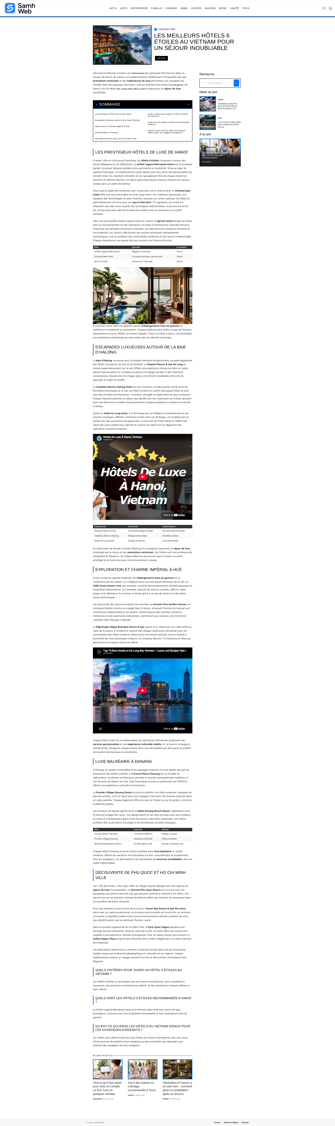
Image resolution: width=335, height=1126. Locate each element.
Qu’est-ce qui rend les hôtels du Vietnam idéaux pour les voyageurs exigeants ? (167, 131)
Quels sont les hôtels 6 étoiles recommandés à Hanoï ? (168, 123)
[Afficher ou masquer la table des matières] (154, 104)
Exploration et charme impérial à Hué (112, 126)
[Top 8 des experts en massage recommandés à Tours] (142, 1069)
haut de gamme (176, 85)
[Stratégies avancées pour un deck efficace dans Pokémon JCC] (208, 104)
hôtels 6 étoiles (138, 73)
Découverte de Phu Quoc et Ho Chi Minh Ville (115, 138)
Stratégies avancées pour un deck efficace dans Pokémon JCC (228, 106)
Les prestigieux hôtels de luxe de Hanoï (113, 114)
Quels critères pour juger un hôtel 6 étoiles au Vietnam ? (168, 115)
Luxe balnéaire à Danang (106, 132)
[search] (324, 8)
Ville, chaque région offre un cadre (131, 89)
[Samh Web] (20, 8)
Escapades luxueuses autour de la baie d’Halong (117, 120)
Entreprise (97, 1099)
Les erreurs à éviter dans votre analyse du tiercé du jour (229, 124)
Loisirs (161, 58)
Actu (220, 118)
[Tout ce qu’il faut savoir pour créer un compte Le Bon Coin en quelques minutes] (107, 1069)
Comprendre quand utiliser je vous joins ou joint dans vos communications (218, 155)
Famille (166, 1099)
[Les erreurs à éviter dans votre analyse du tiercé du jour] (208, 122)
